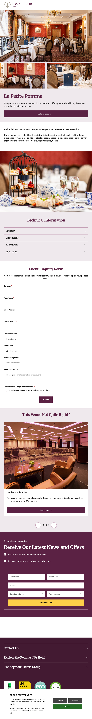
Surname (8, 286)
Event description (11, 369)
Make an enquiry (44, 114)
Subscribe (44, 603)
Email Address (10, 310)
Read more (44, 510)
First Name (9, 298)
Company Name (10, 334)
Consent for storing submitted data (19, 387)
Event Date (8, 346)
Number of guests (11, 358)
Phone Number (10, 322)
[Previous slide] (38, 525)
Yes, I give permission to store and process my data (28, 390)
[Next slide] (54, 525)
